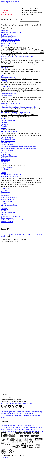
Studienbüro (5, 194)
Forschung (17, 25)
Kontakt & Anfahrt (7, 222)
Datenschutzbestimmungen (23, 403)
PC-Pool (3, 118)
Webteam (4, 214)
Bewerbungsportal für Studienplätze (13, 412)
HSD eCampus (25, 413)
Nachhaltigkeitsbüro (14, 431)
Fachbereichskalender (8, 41)
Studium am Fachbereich (9, 43)
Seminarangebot (6, 152)
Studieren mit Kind (7, 95)
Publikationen (5, 143)
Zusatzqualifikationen (8, 77)
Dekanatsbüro (5, 192)
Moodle (32, 413)
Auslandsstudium (6, 86)
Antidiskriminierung (7, 199)
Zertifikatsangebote (7, 150)
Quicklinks (18, 19)
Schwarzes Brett (6, 38)
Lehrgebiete (5, 105)
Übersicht (4, 171)
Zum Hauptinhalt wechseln (10, 2)
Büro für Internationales (9, 197)
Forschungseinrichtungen (9, 131)
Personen (34, 25)
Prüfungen (4, 68)
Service (9, 28)
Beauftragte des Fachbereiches (11, 174)
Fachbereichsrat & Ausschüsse (11, 176)
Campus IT (18, 427)
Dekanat (3, 173)
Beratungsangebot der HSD (10, 413)
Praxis (3, 75)
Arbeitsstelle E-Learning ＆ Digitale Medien (15, 113)
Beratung (4, 81)
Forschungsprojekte (7, 137)
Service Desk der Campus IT (10, 216)
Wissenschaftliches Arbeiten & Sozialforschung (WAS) (19, 107)
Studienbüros (29, 425)
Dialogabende (5, 154)
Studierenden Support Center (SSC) (12, 425)
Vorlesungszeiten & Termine (10, 40)
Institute (3, 128)
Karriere (3, 417)
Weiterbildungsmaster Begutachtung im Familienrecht (18, 148)
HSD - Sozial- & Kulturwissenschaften (14, 234)
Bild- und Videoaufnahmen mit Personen (14, 220)
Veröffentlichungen (10, 241)
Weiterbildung (25, 25)
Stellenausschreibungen (8, 36)
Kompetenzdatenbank (8, 141)
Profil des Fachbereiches (9, 158)
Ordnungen (4, 209)
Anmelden (4, 457)
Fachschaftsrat (5, 188)
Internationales (5, 160)
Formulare (4, 122)
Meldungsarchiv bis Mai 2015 (11, 32)
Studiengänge (5, 45)
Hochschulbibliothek (8, 427)
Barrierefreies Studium (8, 94)
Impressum (10, 403)
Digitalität (4, 163)
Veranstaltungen (6, 34)
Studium (10, 25)
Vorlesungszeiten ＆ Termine (10, 103)
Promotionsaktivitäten (8, 139)
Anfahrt (3, 403)
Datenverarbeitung (7, 218)
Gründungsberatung (7, 415)
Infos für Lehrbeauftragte (9, 205)
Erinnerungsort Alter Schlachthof (32, 431)
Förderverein (5, 161)
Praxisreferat (5, 196)
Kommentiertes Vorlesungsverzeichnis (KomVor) (17, 56)
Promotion (4, 124)
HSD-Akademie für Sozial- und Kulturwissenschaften (19, 147)
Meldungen (4, 30)
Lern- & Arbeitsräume (8, 120)
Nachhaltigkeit (5, 169)
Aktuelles (4, 25)
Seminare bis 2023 (13, 239)
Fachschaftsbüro (6, 201)
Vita (18, 241)
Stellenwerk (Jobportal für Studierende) (27, 415)
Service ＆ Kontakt (7, 145)
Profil (39, 25)
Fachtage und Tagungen (9, 156)
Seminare (4, 58)
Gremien (4, 28)
